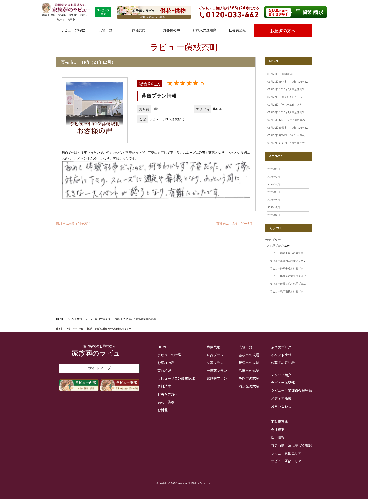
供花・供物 (165, 402)
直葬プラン (215, 355)
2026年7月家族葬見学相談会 (289, 112)
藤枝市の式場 (249, 355)
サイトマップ (99, 368)
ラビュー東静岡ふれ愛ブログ (286, 260)
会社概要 (278, 430)
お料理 (162, 410)
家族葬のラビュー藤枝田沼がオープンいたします (301, 135)
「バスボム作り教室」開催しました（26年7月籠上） (303, 104)
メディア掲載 (281, 398)
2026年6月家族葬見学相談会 (289, 143)
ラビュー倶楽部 (283, 382)
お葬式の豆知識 (204, 30)
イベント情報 (281, 355)
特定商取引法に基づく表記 (291, 445)
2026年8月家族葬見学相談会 (289, 89)
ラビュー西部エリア (286, 461)
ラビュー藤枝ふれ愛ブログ (285, 276)
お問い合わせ (281, 406)
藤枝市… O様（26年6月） (289, 127)
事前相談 (164, 371)
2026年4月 (273, 199)
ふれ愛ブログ (275, 245)
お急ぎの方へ (283, 30)
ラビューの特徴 (73, 30)
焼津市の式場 (249, 363)
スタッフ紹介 (281, 375)
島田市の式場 (249, 371)
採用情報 (278, 437)
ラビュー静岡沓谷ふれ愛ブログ (288, 268)
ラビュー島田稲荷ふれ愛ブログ (288, 291)
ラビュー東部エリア (286, 453)
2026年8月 (273, 169)
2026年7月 (273, 176)
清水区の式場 (249, 386)
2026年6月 (273, 184)
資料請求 (164, 386)
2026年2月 (273, 215)
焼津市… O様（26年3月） (289, 81)
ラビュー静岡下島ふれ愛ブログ (288, 253)
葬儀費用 (138, 30)
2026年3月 (273, 207)
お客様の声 (165, 363)
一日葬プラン (217, 371)
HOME (162, 347)
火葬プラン (215, 363)
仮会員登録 (237, 30)
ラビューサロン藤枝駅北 (176, 378)
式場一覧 (105, 30)
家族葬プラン (217, 378)
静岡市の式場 (249, 378)
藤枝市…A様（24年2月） (74, 223)
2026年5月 (273, 192)
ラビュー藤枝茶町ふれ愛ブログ (288, 283)
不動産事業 (279, 422)
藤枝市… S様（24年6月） (236, 223)
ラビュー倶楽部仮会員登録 (291, 390)
